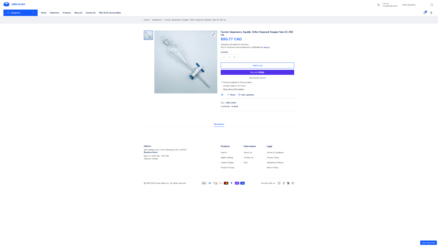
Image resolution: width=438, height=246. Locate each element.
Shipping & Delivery (275, 162)
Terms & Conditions (275, 152)
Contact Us (248, 157)
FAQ (245, 162)
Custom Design (227, 162)
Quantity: (224, 52)
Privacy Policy (273, 157)
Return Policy (273, 167)
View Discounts (428, 243)
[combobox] (414, 5)
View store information (233, 89)
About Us (248, 152)
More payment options (257, 77)
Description (219, 124)
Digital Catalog (227, 157)
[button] (425, 13)
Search (224, 152)
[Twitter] (288, 183)
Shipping (224, 44)
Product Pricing (227, 167)
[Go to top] (431, 232)
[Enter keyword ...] (432, 5)
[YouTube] (292, 183)
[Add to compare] (222, 94)
